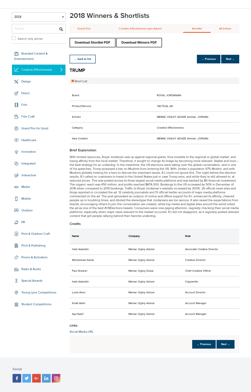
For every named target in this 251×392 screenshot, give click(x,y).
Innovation (29, 152)
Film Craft (28, 117)
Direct (25, 93)
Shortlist (197, 28)
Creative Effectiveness (36, 70)
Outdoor (27, 210)
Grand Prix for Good (34, 128)
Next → (230, 59)
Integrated (28, 163)
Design (26, 81)
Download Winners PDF (139, 42)
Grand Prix (83, 28)
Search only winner (30, 39)
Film (24, 105)
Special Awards (31, 281)
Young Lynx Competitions (38, 292)
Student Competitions (36, 304)
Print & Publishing (33, 246)
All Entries (225, 28)
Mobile (26, 199)
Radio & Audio (31, 269)
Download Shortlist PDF (92, 42)
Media (25, 187)
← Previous (209, 59)
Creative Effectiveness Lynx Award (140, 28)
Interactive (29, 175)
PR (23, 222)
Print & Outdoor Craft (35, 234)
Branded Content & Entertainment (31, 56)
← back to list (82, 59)
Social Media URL (82, 332)
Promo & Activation (34, 257)
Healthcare (28, 140)
